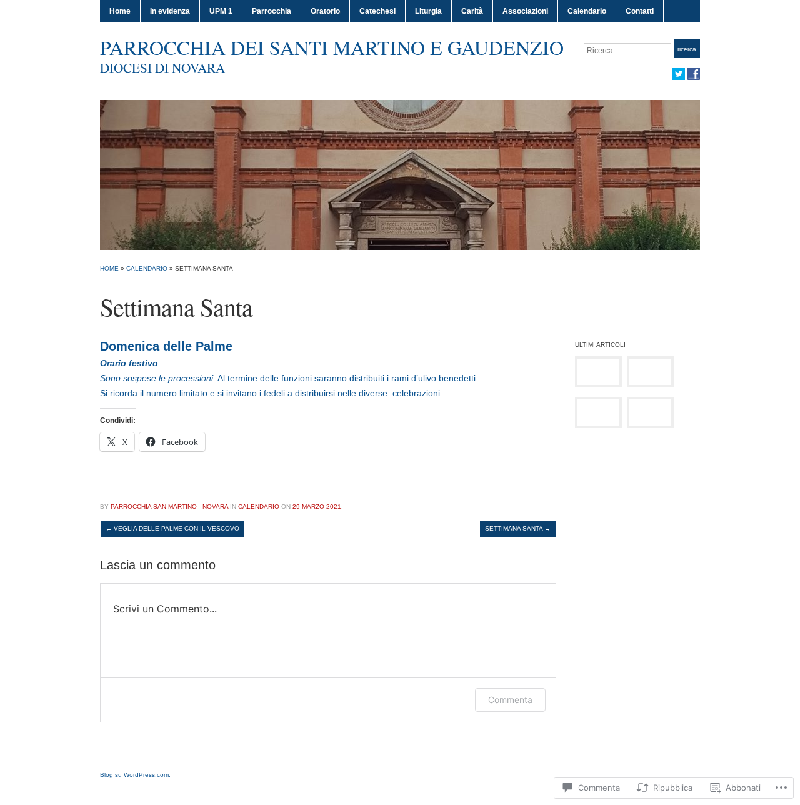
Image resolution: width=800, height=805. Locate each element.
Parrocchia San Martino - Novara (169, 506)
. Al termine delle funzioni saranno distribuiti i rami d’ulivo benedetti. (289, 378)
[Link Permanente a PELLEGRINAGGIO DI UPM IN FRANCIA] (598, 372)
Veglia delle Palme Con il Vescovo (172, 528)
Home (120, 11)
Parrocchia (271, 11)
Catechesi (377, 11)
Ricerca (687, 49)
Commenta (510, 699)
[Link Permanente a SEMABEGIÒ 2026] (598, 412)
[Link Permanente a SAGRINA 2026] (650, 412)
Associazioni (525, 11)
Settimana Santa (518, 528)
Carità (472, 11)
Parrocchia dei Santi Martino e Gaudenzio (332, 47)
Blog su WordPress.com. (135, 774)
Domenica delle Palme (166, 346)
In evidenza (170, 11)
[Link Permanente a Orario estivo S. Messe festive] (650, 372)
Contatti (640, 11)
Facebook (694, 74)
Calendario (587, 11)
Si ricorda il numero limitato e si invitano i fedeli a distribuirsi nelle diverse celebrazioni (270, 393)
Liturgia (428, 11)
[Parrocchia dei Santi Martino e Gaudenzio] (400, 174)
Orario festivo (129, 363)
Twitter (678, 74)
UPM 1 (220, 11)
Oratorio (325, 11)
